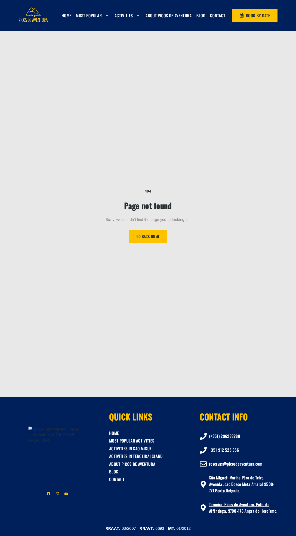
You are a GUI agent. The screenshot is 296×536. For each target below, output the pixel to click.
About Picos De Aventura (168, 15)
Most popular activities (131, 441)
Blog (200, 15)
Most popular (89, 15)
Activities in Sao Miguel (131, 449)
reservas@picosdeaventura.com (235, 464)
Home (66, 15)
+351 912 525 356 (224, 450)
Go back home (148, 236)
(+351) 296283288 (224, 436)
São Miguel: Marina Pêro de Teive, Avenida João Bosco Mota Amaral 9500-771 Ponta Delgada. (242, 484)
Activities (123, 15)
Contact (217, 15)
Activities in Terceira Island (136, 456)
